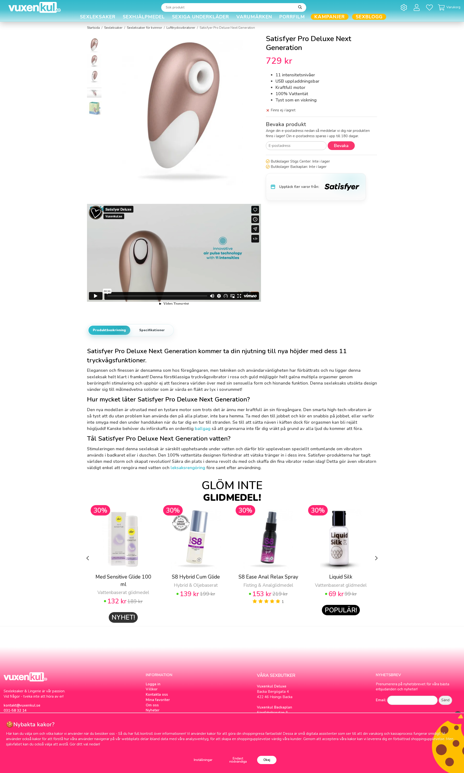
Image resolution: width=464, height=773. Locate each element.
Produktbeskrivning (109, 330)
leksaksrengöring (188, 468)
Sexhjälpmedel (144, 17)
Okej (266, 760)
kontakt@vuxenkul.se (22, 705)
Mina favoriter (158, 699)
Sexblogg (369, 17)
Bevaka (341, 146)
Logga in (153, 684)
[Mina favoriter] (430, 7)
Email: (381, 700)
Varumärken (254, 17)
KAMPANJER (329, 17)
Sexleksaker (98, 17)
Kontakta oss (157, 694)
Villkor (152, 689)
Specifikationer (152, 330)
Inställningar (203, 760)
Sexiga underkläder (200, 17)
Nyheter (153, 710)
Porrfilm (292, 17)
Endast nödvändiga (238, 760)
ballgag (202, 428)
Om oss (152, 705)
